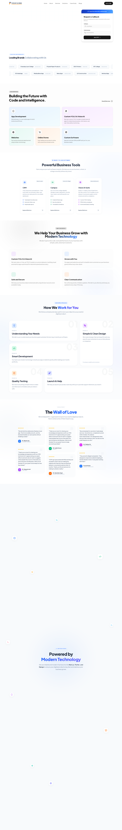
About (51, 3)
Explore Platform (27, 210)
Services (57, 3)
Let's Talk (108, 3)
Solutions (65, 3)
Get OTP (96, 37)
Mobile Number (87, 30)
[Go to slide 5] (16, 37)
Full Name (86, 23)
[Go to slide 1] (9, 37)
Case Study (73, 3)
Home (45, 3)
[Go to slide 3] (13, 37)
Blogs (80, 3)
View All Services (106, 101)
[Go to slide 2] (11, 37)
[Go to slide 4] (15, 37)
